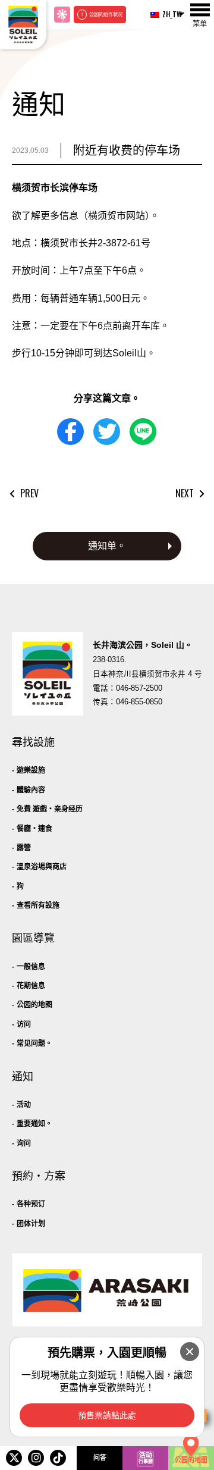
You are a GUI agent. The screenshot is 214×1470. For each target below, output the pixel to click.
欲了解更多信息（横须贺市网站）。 (85, 216)
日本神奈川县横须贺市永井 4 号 (147, 674)
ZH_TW (168, 14)
